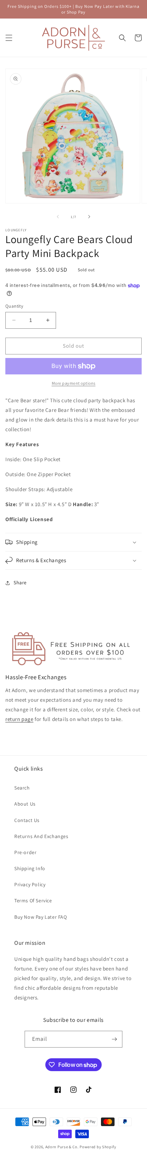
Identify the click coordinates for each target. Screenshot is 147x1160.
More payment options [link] (74, 383)
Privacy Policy (29, 884)
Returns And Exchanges (41, 836)
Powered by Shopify (98, 1146)
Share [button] (20, 582)
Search (22, 788)
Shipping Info (29, 868)
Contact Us (27, 820)
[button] (9, 38)
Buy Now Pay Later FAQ (40, 917)
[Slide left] (58, 217)
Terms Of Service (33, 900)
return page (19, 719)
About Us (25, 804)
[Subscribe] (114, 1039)
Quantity (14, 306)
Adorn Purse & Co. (62, 1146)
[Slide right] (89, 217)
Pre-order (25, 852)
